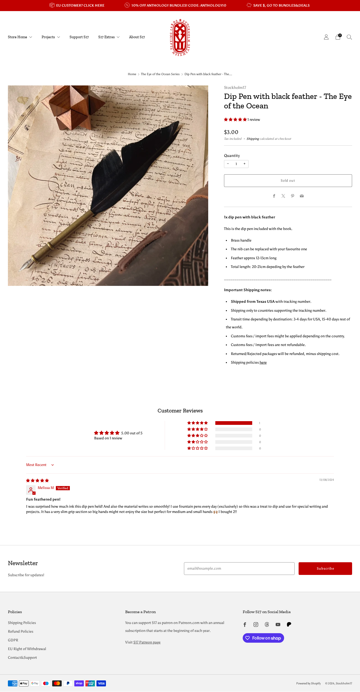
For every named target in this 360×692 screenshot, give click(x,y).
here (263, 362)
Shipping (252, 139)
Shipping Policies (22, 623)
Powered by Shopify (308, 683)
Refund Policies (20, 631)
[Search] (349, 37)
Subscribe (325, 568)
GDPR (13, 640)
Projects (48, 37)
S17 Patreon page (146, 642)
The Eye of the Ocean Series (160, 74)
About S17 (137, 37)
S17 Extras (106, 37)
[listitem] (77, 5)
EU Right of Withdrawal (27, 649)
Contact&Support (22, 657)
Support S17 (79, 37)
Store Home (17, 37)
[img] (37, 480)
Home (132, 74)
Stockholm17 (235, 87)
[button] (235, 119)
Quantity (232, 155)
